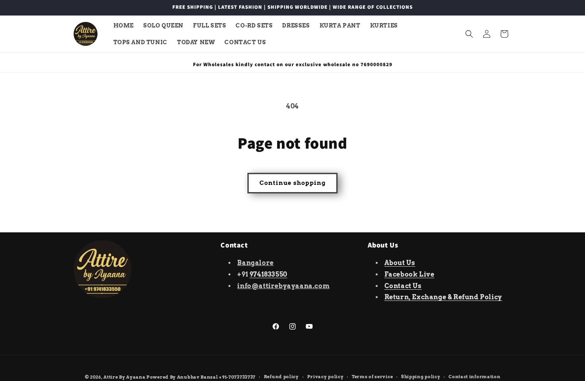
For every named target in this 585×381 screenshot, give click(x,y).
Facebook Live (409, 274)
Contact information (474, 376)
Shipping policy (421, 376)
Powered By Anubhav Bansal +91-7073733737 (200, 377)
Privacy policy (325, 376)
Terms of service (372, 376)
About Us (399, 263)
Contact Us (403, 286)
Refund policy (281, 376)
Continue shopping (292, 183)
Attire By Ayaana (124, 377)
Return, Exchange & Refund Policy (443, 297)
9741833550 (268, 274)
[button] (469, 34)
